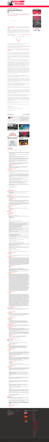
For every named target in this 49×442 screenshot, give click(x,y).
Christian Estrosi (9, 50)
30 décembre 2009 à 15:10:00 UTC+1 (12, 265)
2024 (33, 412)
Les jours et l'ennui (21, 6)
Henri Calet (8, 106)
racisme (12, 8)
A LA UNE (9, 6)
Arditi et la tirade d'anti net (26, 114)
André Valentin (27, 49)
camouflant (20, 14)
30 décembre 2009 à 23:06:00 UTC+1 (12, 323)
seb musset (14, 8)
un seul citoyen (23, 34)
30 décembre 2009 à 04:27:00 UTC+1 (12, 252)
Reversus (23, 36)
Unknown (10, 169)
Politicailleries (16, 6)
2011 (33, 419)
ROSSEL (9, 256)
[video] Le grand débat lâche (36, 421)
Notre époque (12, 6)
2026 (33, 411)
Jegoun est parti (29, 419)
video (16, 8)
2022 (33, 413)
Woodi (9, 195)
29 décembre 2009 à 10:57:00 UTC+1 (12, 198)
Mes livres (26, 6)
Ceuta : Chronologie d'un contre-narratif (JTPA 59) (29, 416)
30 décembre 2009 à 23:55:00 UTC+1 (12, 334)
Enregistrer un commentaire (10, 406)
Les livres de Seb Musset (19, 411)
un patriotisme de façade (14, 15)
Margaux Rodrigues (12, 415)
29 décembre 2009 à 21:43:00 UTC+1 (12, 209)
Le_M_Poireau (10, 190)
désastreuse (24, 14)
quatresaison (10, 213)
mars (34, 434)
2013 (33, 418)
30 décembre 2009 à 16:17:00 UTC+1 (12, 272)
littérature (9, 8)
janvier (34, 435)
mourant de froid (27, 34)
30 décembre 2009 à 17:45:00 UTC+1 (12, 291)
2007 (33, 436)
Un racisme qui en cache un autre (36, 429)
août (34, 431)
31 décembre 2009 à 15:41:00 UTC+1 (12, 355)
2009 (33, 420)
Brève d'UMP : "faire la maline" (36, 424)
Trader (9, 396)
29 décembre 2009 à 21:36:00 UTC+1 (12, 205)
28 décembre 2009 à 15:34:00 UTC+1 (12, 168)
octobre (34, 430)
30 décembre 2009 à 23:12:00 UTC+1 (12, 326)
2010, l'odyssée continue (10, 114)
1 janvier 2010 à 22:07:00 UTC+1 (12, 405)
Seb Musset (10, 339)
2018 (33, 415)
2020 (33, 414)
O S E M (9, 210)
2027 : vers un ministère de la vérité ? (29, 412)
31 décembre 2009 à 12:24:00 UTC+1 (12, 338)
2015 (33, 417)
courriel (13, 414)
